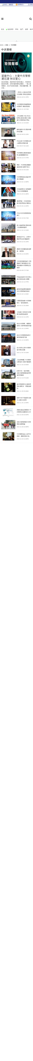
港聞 (26, 29)
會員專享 (10, 29)
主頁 (1, 45)
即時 (16, 29)
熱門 (21, 29)
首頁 (2, 29)
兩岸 (31, 29)
